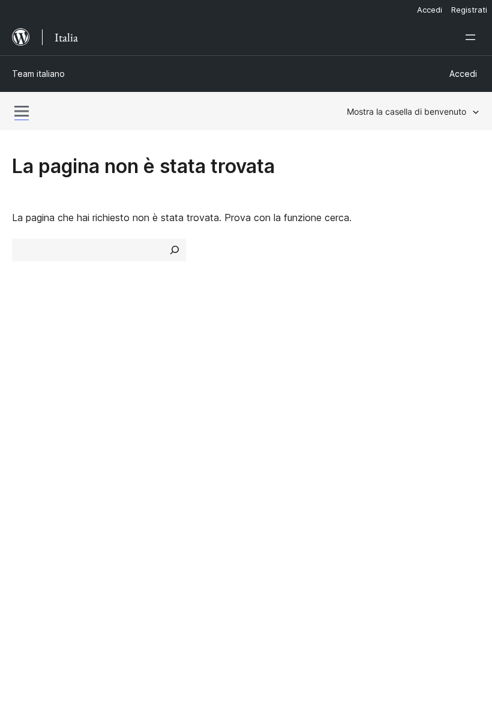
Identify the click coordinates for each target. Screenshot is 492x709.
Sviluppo (270, 406)
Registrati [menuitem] (469, 9)
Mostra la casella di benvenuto (406, 111)
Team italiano (38, 73)
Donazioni (400, 406)
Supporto (272, 385)
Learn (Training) (286, 363)
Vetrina (147, 363)
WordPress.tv (287, 427)
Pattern (148, 427)
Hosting (29, 406)
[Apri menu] (473, 37)
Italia (50, 585)
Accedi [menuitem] (429, 9)
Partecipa (393, 363)
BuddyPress (44, 530)
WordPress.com (53, 466)
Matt (29, 487)
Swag (390, 427)
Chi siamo (33, 363)
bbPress (36, 509)
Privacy (28, 427)
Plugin (145, 406)
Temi (142, 385)
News (24, 385)
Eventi (386, 385)
